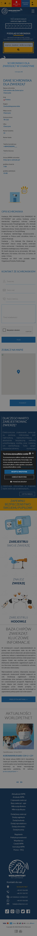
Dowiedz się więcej (27, 467)
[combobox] (30, 453)
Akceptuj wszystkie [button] (19, 472)
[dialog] (18, 468)
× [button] (33, 453)
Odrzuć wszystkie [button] (19, 477)
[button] (18, 482)
